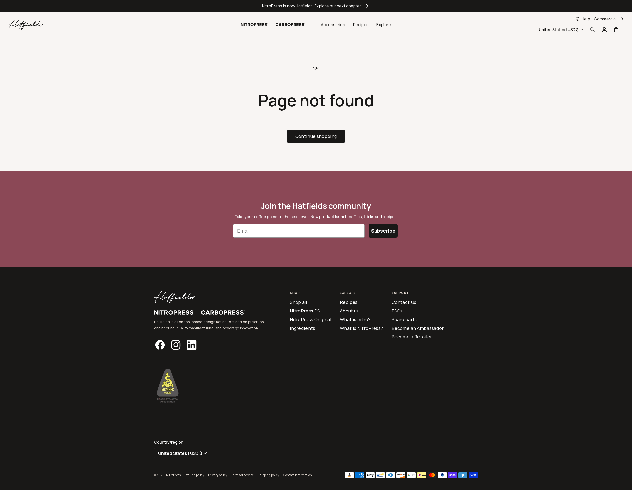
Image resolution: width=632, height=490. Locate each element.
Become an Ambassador (418, 328)
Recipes (361, 24)
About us (349, 311)
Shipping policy (268, 475)
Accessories (333, 24)
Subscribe (383, 230)
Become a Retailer (412, 337)
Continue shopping (316, 136)
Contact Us (404, 302)
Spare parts (404, 319)
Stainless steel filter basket (216, 18)
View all (166, 23)
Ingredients (302, 328)
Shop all (298, 302)
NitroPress (173, 475)
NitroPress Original (310, 319)
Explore (383, 24)
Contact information (297, 475)
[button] (200, 27)
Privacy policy (217, 475)
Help (586, 19)
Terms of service (242, 475)
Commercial (605, 19)
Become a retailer (439, 20)
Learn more (161, 26)
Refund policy (194, 475)
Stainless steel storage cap (171, 18)
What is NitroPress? (361, 328)
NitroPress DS (305, 311)
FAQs (397, 311)
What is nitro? (355, 319)
